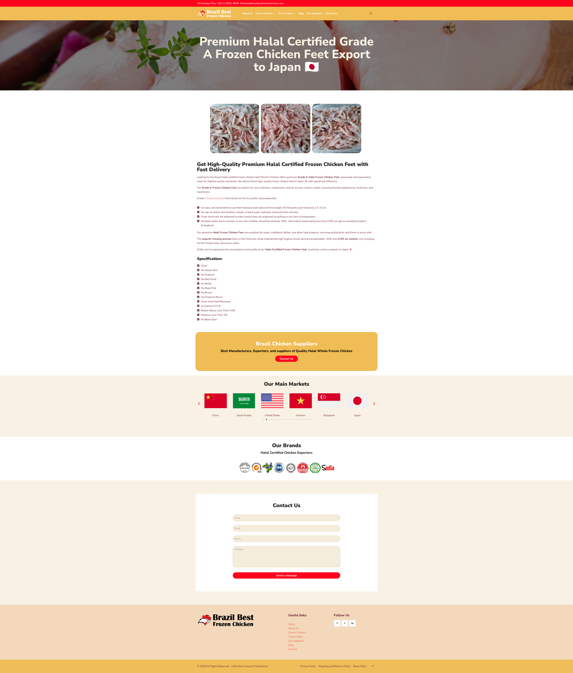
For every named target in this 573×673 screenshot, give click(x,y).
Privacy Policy (308, 666)
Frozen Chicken (264, 13)
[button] (199, 403)
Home (291, 624)
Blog (301, 13)
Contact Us (331, 13)
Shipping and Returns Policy (334, 666)
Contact (292, 649)
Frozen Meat (285, 13)
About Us (247, 13)
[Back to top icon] (372, 666)
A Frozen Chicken (214, 198)
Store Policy (359, 666)
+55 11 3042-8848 (228, 3)
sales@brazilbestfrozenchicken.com (263, 3)
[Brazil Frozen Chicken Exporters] (214, 13)
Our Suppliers (314, 13)
